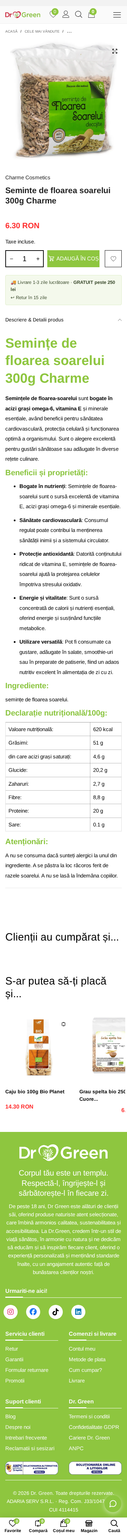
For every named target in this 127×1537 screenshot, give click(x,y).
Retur (11, 1349)
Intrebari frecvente (26, 1438)
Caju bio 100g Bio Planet (35, 1091)
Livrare (77, 1381)
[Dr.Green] (22, 14)
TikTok (56, 1312)
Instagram (11, 1312)
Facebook (33, 1312)
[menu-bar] (117, 15)
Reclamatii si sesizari (29, 1448)
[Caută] (78, 15)
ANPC (76, 1448)
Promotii (14, 1381)
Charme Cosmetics (27, 177)
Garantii (14, 1359)
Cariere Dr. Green (89, 1438)
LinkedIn (78, 1312)
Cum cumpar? (85, 1370)
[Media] (115, 51)
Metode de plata (87, 1359)
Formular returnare (26, 1370)
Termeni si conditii (89, 1416)
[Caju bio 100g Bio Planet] (38, 1047)
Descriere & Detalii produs (34, 319)
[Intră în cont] (66, 15)
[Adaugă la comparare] (63, 1024)
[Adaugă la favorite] (113, 258)
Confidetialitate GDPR (94, 1427)
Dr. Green (42, 1493)
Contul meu (82, 1349)
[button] (11, 259)
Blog (10, 1416)
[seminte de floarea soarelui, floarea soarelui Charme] (63, 102)
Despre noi (17, 1427)
